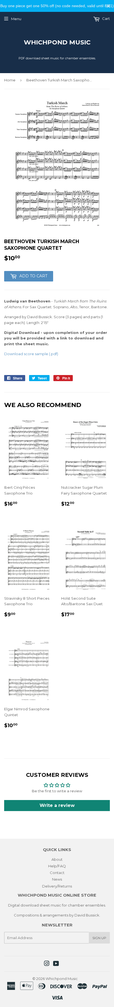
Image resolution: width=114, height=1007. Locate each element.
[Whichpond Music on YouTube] (56, 964)
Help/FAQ (57, 866)
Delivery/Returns (57, 886)
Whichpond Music (57, 42)
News (57, 879)
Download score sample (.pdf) (31, 354)
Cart (105, 18)
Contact (57, 872)
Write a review (57, 805)
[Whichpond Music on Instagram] (47, 964)
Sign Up (99, 938)
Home (9, 80)
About (57, 859)
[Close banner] (108, 6)
